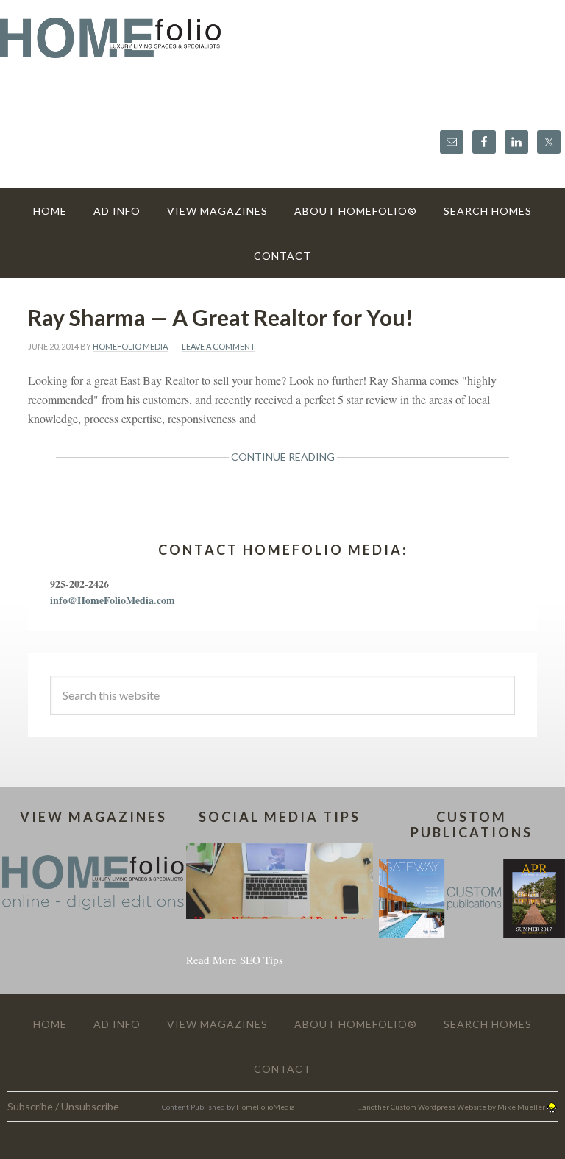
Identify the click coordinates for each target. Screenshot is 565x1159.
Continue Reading (283, 456)
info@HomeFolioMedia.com (112, 600)
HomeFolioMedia (265, 1106)
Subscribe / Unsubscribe (63, 1106)
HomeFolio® (282, 46)
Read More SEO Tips (234, 959)
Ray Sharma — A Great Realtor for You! (220, 317)
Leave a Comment (218, 346)
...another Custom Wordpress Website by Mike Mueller (452, 1106)
